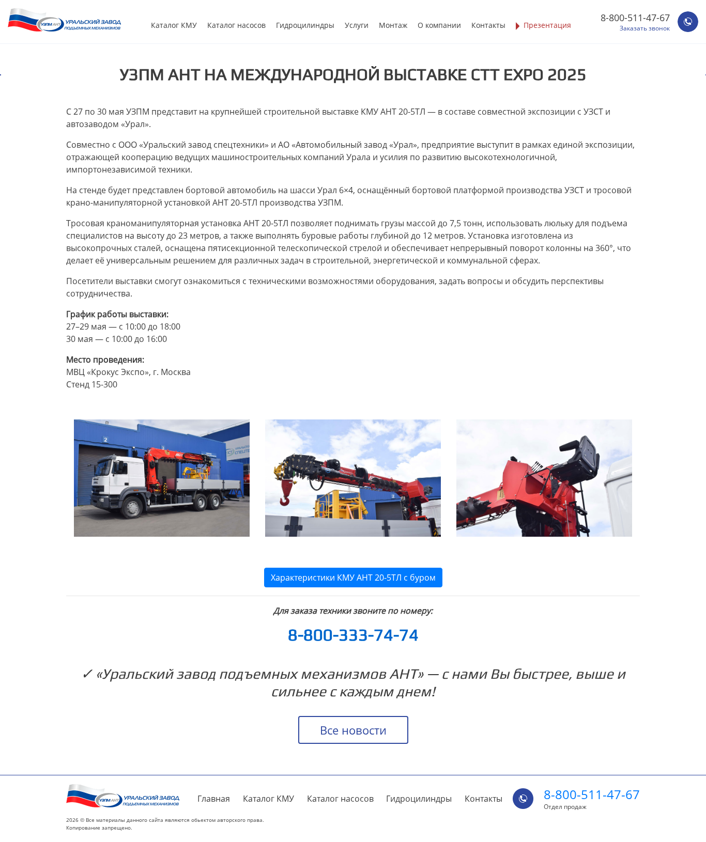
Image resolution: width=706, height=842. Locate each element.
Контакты (488, 25)
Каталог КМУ (174, 25)
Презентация (547, 25)
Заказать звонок (645, 28)
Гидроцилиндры (305, 25)
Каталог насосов (236, 25)
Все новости (353, 730)
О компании (439, 25)
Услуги (357, 25)
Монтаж (393, 25)
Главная (213, 798)
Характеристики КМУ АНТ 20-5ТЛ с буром (353, 577)
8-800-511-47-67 (635, 17)
